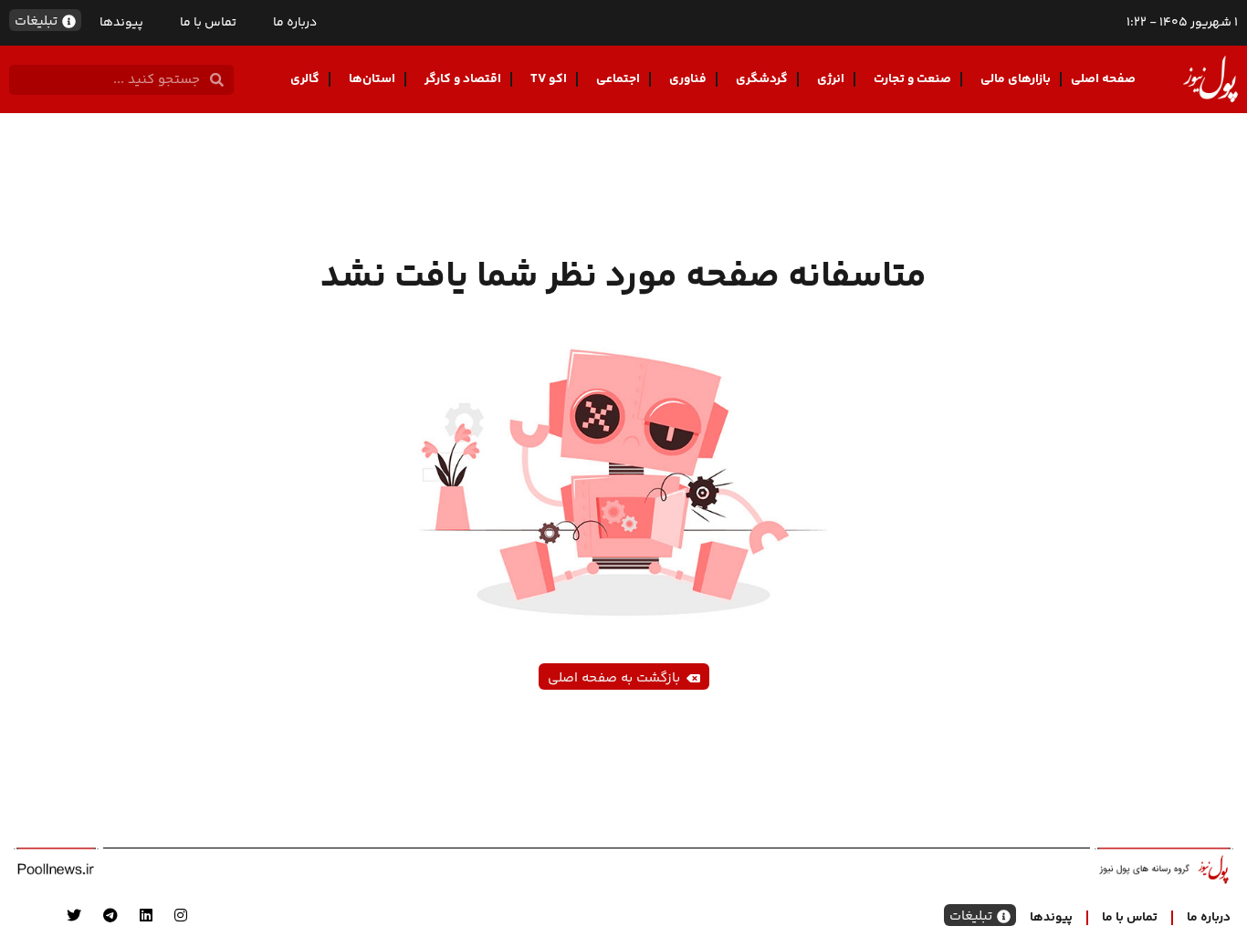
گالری (305, 79)
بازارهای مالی (1015, 79)
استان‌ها (372, 79)
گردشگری (762, 79)
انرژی (830, 79)
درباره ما (295, 23)
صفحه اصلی (1103, 79)
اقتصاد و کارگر (462, 79)
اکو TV (548, 79)
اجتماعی (618, 79)
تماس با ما (208, 23)
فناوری (688, 79)
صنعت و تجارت (912, 79)
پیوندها (121, 23)
